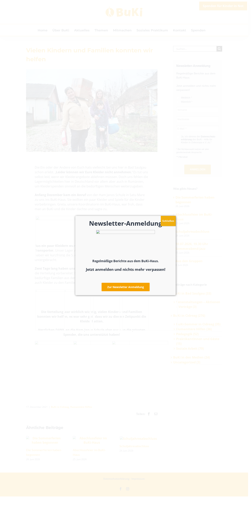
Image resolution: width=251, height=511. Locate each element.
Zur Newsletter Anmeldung (125, 287)
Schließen (168, 221)
